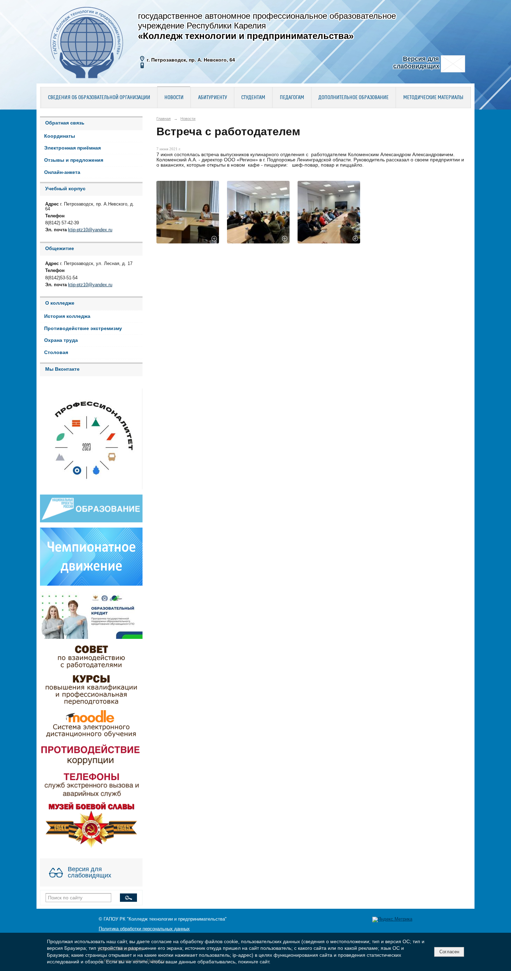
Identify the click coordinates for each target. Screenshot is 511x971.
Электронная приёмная (72, 148)
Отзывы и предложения (73, 160)
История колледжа (67, 316)
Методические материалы (433, 98)
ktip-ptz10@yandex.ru (90, 229)
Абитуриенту (212, 98)
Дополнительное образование (353, 98)
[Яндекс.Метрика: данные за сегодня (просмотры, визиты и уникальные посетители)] (392, 919)
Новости (174, 98)
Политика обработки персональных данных (144, 928)
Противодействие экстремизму (83, 328)
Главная (163, 119)
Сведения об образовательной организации (99, 98)
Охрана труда (61, 340)
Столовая (56, 352)
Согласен (449, 951)
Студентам (253, 98)
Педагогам (292, 98)
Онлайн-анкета (62, 172)
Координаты (59, 136)
